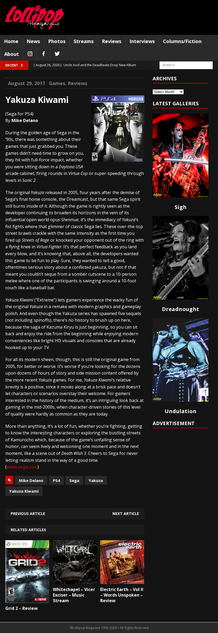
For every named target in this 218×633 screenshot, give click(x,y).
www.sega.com (22, 467)
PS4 (56, 480)
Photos (56, 41)
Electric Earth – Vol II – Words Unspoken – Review (121, 594)
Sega (74, 480)
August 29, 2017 (26, 83)
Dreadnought (180, 309)
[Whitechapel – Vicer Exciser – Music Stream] (75, 580)
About (11, 54)
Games (57, 83)
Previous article (28, 513)
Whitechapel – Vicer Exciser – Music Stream (74, 594)
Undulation (180, 411)
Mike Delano (31, 480)
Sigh (181, 207)
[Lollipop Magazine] (34, 17)
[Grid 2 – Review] (27, 599)
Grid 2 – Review (21, 608)
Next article (125, 513)
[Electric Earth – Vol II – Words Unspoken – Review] (122, 580)
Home (11, 41)
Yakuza (96, 480)
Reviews (111, 41)
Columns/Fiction (182, 41)
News (33, 41)
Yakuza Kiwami (24, 491)
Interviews (142, 41)
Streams (84, 41)
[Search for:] (186, 65)
